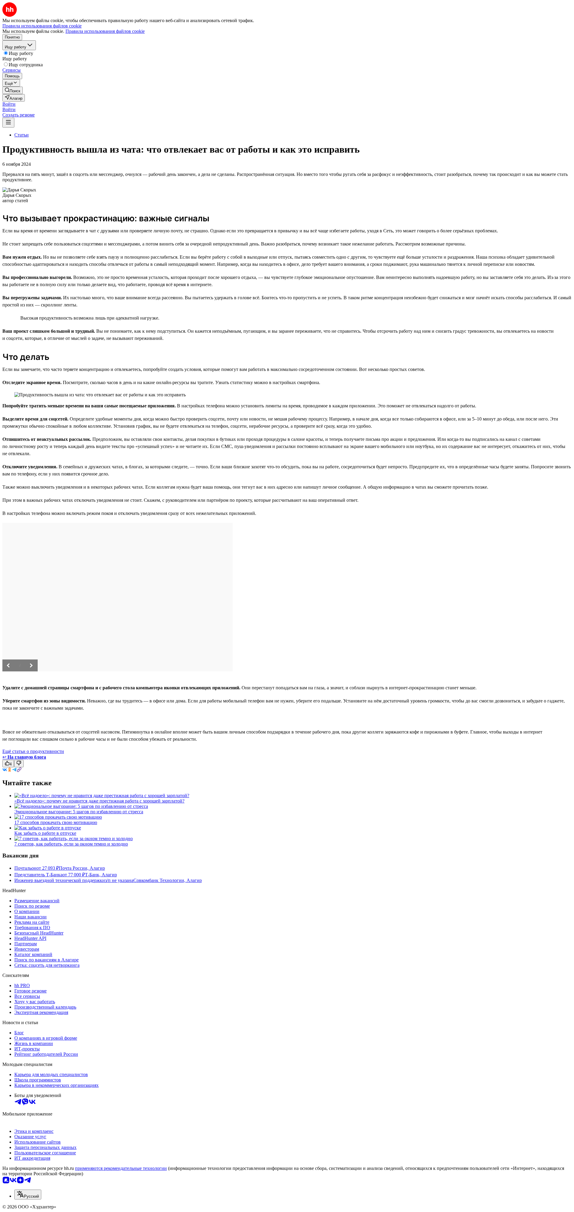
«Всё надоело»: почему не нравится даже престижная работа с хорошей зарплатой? (99, 800)
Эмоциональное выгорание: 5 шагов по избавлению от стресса (78, 811)
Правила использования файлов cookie (105, 31)
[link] (12, 90)
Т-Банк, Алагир (101, 874)
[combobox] (27, 1194)
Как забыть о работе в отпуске (45, 833)
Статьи (21, 134)
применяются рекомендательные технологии (121, 1168)
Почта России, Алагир (82, 868)
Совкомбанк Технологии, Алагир (167, 880)
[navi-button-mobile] (8, 123)
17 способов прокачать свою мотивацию (55, 822)
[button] (9, 104)
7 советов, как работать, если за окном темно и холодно (71, 843)
